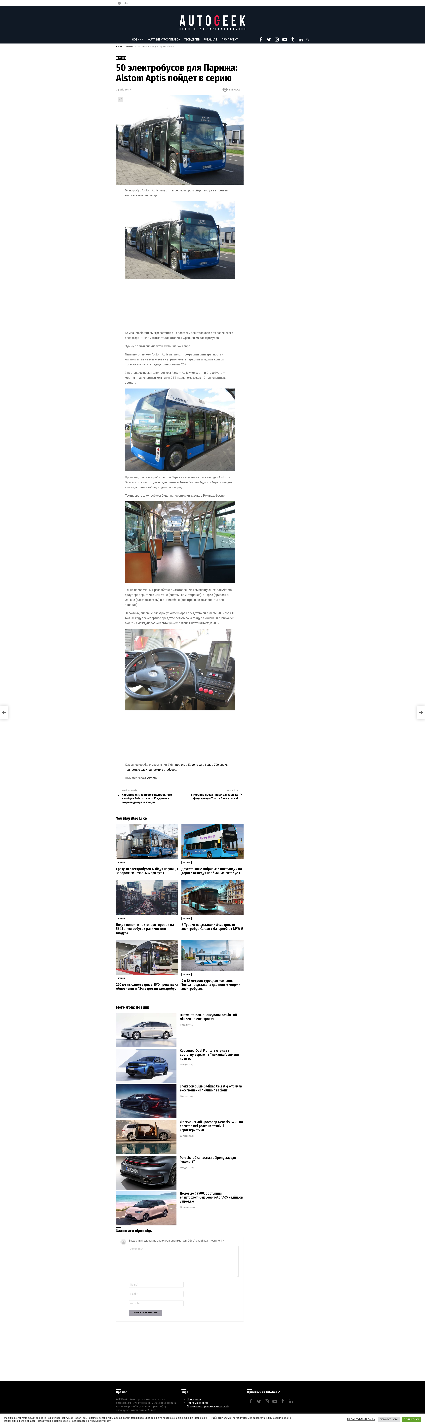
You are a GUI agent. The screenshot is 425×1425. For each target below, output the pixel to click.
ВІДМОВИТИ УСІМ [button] (389, 1419)
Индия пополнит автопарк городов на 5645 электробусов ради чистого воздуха (145, 929)
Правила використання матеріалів (208, 1406)
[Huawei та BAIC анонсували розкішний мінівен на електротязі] (146, 1030)
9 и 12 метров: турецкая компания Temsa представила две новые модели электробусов (210, 985)
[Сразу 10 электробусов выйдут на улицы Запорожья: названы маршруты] (147, 841)
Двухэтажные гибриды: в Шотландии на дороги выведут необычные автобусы (211, 871)
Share (120, 99)
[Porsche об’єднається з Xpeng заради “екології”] (146, 1173)
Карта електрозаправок (163, 39)
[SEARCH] (307, 39)
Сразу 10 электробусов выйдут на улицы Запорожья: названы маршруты (147, 871)
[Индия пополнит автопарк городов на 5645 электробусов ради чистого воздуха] (147, 897)
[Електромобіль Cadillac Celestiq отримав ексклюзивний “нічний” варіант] (146, 1101)
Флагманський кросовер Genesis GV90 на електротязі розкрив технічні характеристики (211, 1126)
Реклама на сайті (197, 1402)
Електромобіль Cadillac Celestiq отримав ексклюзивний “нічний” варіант (211, 1088)
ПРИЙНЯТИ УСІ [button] (411, 1419)
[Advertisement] (180, 306)
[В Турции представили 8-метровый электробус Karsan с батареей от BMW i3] (212, 897)
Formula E (210, 39)
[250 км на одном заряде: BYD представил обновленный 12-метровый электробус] (147, 957)
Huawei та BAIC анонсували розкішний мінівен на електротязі (208, 1017)
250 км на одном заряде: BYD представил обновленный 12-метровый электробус (147, 986)
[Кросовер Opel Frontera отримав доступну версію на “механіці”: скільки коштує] (146, 1066)
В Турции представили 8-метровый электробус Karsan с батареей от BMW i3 (212, 927)
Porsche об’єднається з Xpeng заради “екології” (208, 1160)
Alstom (152, 778)
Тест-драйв (192, 39)
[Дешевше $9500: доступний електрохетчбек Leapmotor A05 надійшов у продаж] (146, 1208)
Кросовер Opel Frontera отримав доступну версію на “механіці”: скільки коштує (209, 1054)
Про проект (229, 39)
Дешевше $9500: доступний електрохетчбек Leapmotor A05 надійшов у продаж (211, 1197)
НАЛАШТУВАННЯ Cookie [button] (361, 1419)
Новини (137, 39)
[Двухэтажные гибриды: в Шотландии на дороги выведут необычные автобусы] (212, 841)
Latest (125, 3)
